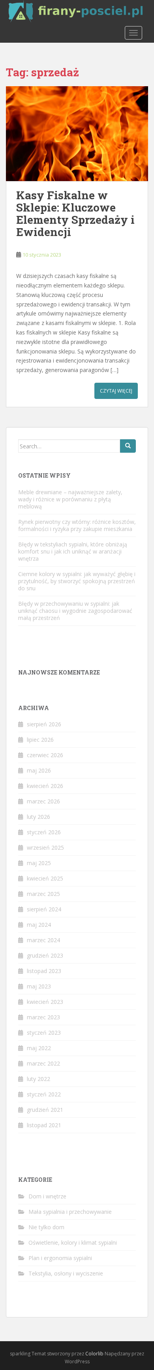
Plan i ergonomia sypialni (60, 1258)
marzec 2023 (43, 1017)
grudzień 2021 (45, 1109)
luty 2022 (38, 1079)
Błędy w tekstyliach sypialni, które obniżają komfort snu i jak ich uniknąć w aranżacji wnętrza (72, 551)
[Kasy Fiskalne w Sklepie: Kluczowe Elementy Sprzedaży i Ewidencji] (77, 133)
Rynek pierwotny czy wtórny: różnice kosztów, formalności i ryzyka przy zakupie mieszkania (77, 525)
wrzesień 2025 (45, 847)
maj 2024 (39, 924)
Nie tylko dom (46, 1227)
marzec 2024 (43, 940)
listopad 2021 (44, 1125)
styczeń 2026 (44, 832)
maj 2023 (39, 986)
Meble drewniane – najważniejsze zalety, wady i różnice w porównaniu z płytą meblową (70, 499)
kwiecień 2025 (45, 878)
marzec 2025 (43, 894)
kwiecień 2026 (45, 786)
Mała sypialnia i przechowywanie (70, 1211)
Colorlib (94, 1353)
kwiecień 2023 (45, 1001)
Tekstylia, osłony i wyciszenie (65, 1273)
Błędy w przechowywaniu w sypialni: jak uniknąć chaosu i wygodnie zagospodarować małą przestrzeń (75, 611)
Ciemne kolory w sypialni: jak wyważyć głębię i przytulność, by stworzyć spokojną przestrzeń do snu (76, 581)
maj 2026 (39, 770)
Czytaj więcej (116, 390)
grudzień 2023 (45, 955)
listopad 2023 (44, 971)
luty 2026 (38, 816)
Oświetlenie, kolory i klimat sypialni (72, 1242)
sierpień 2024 (44, 909)
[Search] (128, 446)
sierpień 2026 (44, 724)
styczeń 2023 (44, 1032)
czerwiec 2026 (45, 755)
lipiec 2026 (40, 739)
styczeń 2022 (44, 1094)
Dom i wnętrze (47, 1196)
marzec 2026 (43, 801)
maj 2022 (39, 1048)
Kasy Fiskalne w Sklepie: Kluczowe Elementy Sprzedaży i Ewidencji (75, 213)
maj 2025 (39, 863)
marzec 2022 (43, 1063)
